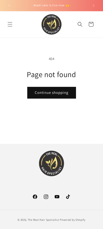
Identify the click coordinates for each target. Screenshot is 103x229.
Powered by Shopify (73, 219)
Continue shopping (51, 92)
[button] (10, 24)
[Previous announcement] (9, 5)
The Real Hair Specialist (43, 219)
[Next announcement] (93, 5)
